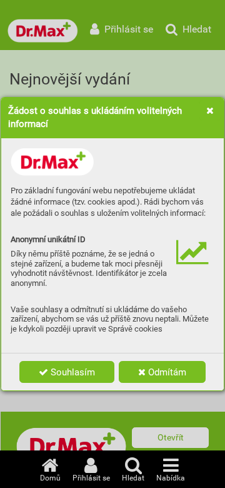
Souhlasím (71, 372)
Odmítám (166, 372)
